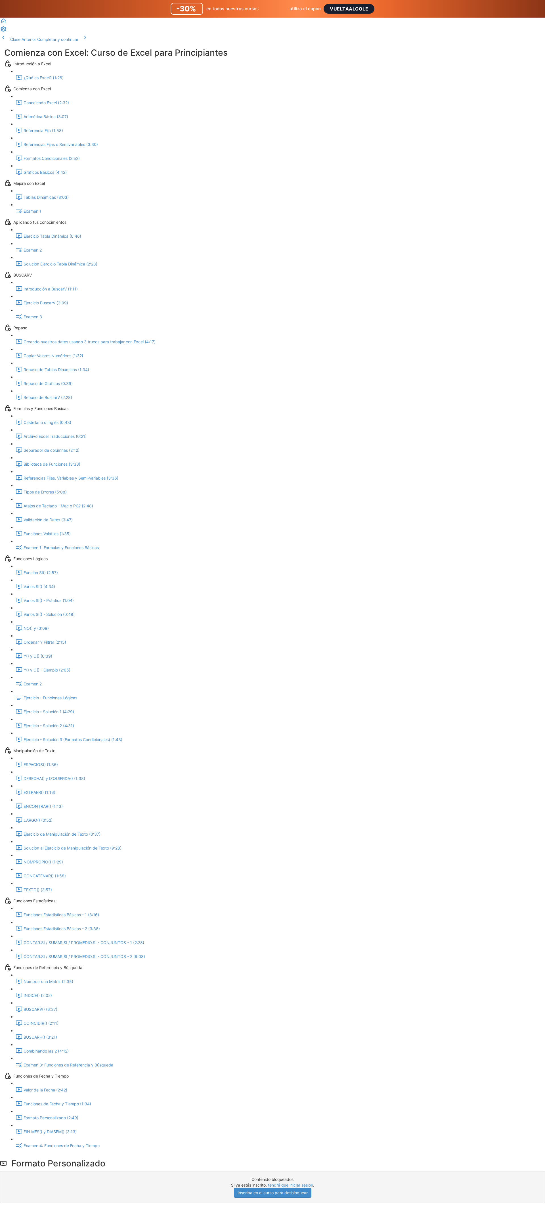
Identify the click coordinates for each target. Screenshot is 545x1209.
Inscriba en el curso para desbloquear (273, 1192)
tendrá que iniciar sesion (290, 1185)
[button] (3, 22)
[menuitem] (3, 31)
